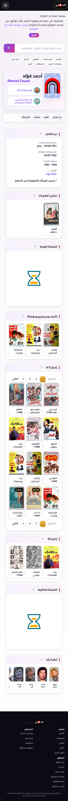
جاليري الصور (59, 753)
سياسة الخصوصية (57, 776)
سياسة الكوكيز (58, 781)
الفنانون (36, 59)
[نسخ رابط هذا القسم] (41, 134)
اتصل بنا (61, 767)
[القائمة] (5, 5)
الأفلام (59, 59)
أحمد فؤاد (32, 76)
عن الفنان (57, 117)
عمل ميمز (15, 59)
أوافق (34, 35)
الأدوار (26, 59)
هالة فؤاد (51, 174)
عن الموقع (60, 762)
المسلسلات (47, 59)
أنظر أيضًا (26, 117)
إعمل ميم (29, 738)
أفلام (46, 117)
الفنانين (61, 743)
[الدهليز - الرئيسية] (60, 5)
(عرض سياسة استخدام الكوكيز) (21, 26)
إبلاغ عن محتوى (58, 786)
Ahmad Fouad (18, 80)
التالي (15, 379)
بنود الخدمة (59, 772)
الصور (30, 64)
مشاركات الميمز (55, 64)
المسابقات (40, 64)
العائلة (37, 117)
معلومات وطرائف (26, 748)
